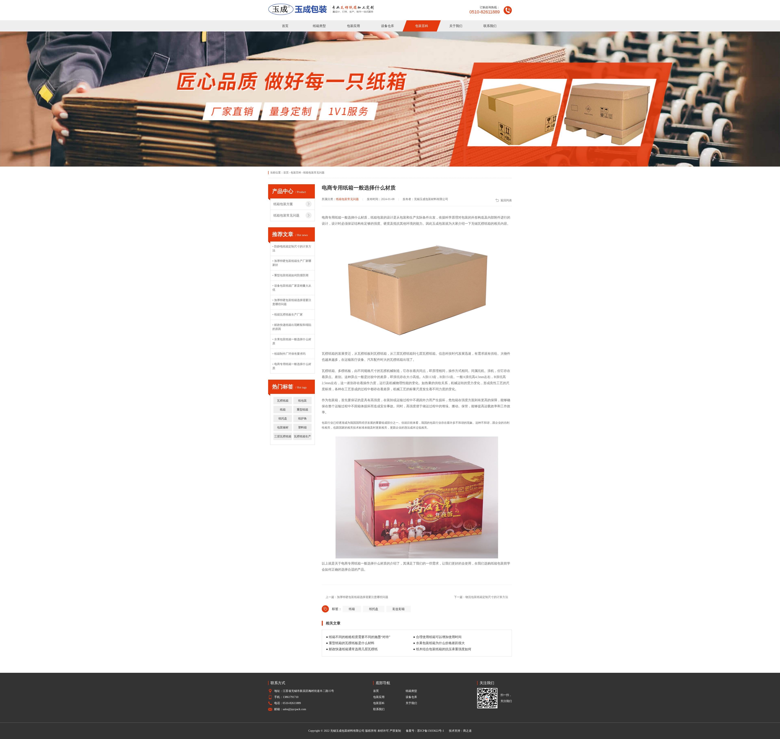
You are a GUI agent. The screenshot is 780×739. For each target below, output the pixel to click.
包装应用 (353, 26)
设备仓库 (387, 26)
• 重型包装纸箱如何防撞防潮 (290, 275)
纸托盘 (282, 418)
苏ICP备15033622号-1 (430, 730)
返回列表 (506, 200)
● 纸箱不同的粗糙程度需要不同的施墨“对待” (358, 637)
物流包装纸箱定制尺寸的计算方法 (486, 597)
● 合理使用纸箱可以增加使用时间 (437, 637)
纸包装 (302, 400)
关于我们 (455, 26)
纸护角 (302, 418)
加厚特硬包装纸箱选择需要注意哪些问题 (362, 597)
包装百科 (421, 26)
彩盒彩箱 (398, 609)
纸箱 (283, 409)
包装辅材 (282, 427)
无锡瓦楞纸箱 (481, 223)
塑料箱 (302, 427)
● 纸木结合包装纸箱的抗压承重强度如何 (442, 649)
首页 (285, 26)
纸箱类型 (319, 26)
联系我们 (489, 26)
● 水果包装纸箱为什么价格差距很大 (439, 643)
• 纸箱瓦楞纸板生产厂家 (287, 314)
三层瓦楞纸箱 (282, 436)
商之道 (467, 730)
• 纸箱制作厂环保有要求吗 (289, 353)
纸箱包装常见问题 (313, 172)
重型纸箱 (302, 409)
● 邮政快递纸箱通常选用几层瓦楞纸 (352, 649)
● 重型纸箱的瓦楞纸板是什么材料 (350, 643)
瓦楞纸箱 (282, 400)
